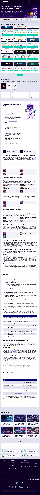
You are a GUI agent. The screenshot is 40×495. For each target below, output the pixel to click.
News (38, 1)
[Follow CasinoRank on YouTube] (34, 479)
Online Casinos (17, 1)
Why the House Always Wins (25, 462)
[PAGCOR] (9, 487)
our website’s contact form (10, 404)
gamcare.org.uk (17, 390)
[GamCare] (21, 487)
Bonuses (26, 1)
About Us (35, 463)
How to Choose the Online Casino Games (24, 464)
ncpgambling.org (17, 384)
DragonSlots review (20, 48)
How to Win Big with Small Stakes (25, 466)
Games (22, 1)
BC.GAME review (7, 48)
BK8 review (32, 48)
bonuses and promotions (13, 121)
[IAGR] (27, 487)
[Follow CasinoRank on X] (32, 479)
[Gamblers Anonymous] (15, 487)
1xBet (4, 462)
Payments (30, 1)
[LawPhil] (12, 487)
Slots (13, 466)
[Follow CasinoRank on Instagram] (30, 479)
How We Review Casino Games (12, 469)
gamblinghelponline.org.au (18, 393)
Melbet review (20, 36)
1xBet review (7, 36)
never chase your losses (16, 351)
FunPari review (33, 36)
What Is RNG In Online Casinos (24, 467)
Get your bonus (7, 70)
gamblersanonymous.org (18, 381)
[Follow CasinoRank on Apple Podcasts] (37, 479)
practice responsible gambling (7, 343)
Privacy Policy (36, 469)
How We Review (35, 466)
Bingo (13, 462)
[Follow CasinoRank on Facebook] (28, 479)
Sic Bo (13, 465)
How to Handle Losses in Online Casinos (24, 470)
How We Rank (36, 467)
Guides (34, 1)
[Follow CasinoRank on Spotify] (36, 479)
